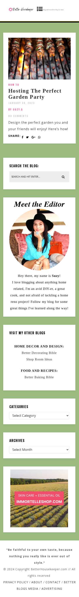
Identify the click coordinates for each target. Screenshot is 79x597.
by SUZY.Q (15, 109)
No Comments (18, 116)
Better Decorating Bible (39, 353)
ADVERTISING (52, 589)
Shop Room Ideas (39, 359)
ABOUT (36, 582)
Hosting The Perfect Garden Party (35, 94)
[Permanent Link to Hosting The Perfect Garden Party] (39, 78)
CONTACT (53, 582)
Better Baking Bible (39, 377)
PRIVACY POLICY (15, 582)
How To (13, 84)
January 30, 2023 (21, 103)
